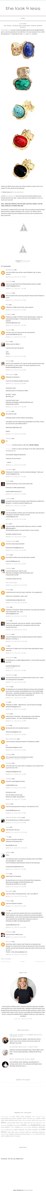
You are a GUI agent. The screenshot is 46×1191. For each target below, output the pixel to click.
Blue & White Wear (11, 739)
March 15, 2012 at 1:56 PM (16, 886)
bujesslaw (9, 510)
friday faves (19, 1123)
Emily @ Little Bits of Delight (14, 817)
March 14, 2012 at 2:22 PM (16, 734)
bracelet (29, 1118)
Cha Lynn (8, 634)
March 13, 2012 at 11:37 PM (16, 630)
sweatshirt (17, 1134)
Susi (7, 910)
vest (44, 1134)
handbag (10, 1125)
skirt (12, 1132)
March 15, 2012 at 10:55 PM (16, 896)
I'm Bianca (9, 314)
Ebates (13, 1116)
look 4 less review (26, 1127)
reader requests (18, 1129)
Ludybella (9, 779)
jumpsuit (12, 1127)
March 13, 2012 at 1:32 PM (16, 277)
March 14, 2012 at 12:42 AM (16, 641)
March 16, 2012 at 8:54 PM (16, 937)
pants (7, 1129)
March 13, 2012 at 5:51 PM (16, 465)
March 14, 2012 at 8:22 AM (16, 682)
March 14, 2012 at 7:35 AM (16, 670)
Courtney (8, 498)
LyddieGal (9, 568)
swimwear (24, 1134)
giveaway (26, 261)
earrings (9, 1123)
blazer (14, 1118)
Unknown (8, 438)
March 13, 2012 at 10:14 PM (16, 585)
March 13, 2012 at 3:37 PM (16, 337)
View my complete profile (23, 1018)
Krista (7, 874)
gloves (40, 1122)
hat (14, 1125)
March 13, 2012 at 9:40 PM (16, 564)
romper (29, 1129)
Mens (18, 1116)
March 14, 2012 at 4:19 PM (16, 750)
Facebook (15, 192)
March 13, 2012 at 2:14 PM (16, 300)
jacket (43, 1125)
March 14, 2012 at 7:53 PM (16, 799)
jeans (2, 1127)
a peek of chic (10, 668)
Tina (7, 837)
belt (11, 1118)
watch (2, 1136)
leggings (17, 1127)
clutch (33, 1120)
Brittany (8, 804)
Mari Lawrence (10, 374)
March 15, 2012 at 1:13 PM (16, 869)
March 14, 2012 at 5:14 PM (16, 774)
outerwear (41, 1127)
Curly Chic (9, 281)
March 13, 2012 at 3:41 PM (16, 356)
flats (13, 1123)
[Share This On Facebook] (12, 237)
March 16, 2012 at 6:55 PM (16, 927)
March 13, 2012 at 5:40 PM (16, 434)
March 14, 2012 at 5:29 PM (16, 788)
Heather (8, 901)
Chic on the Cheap (11, 582)
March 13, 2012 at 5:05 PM (16, 383)
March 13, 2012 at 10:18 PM (16, 602)
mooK (7, 725)
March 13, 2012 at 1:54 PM (16, 288)
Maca (7, 524)
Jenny (7, 621)
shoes (4, 1132)
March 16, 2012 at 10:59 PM (16, 954)
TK (6, 646)
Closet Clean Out (6, 1116)
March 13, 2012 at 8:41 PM (16, 519)
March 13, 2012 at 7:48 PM (16, 494)
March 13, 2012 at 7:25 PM (16, 476)
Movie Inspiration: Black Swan (22, 1059)
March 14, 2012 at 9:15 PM (16, 813)
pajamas (3, 1129)
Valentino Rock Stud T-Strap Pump (24, 1047)
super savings (4, 1134)
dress (3, 1122)
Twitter (22, 192)
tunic (34, 1134)
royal (24, 34)
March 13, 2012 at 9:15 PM (16, 536)
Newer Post (40, 961)
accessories (5, 1118)
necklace (34, 1127)
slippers (17, 1132)
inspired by (35, 1125)
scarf (39, 1129)
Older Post (5, 961)
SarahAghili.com (6, 30)
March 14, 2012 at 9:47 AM (16, 697)
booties (19, 1118)
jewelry (7, 1127)
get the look (34, 1123)
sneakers (22, 1132)
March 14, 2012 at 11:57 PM (16, 832)
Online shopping (26, 1116)
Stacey (8, 341)
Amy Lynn (9, 941)
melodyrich (9, 932)
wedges (7, 1136)
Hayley (8, 714)
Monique (8, 852)
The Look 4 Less (23, 8)
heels (23, 1125)
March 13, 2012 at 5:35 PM (16, 407)
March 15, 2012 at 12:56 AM (16, 848)
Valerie (8, 555)
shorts (9, 1132)
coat (36, 1120)
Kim (7, 702)
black (30, 34)
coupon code (41, 1120)
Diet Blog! (8, 754)
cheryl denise (10, 657)
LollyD (8, 607)
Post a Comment (6, 959)
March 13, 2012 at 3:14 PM (16, 325)
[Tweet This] (23, 237)
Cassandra (9, 469)
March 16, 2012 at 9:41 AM (16, 906)
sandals (34, 1129)
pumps (11, 1129)
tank (28, 1134)
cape (33, 1118)
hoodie (28, 1125)
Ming (7, 304)
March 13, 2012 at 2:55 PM (16, 310)
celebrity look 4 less (15, 1120)
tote (31, 1134)
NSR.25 (8, 686)
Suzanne (8, 330)
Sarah (7, 827)
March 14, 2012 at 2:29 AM (16, 653)
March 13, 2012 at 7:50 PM (16, 505)
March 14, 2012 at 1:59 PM (16, 709)
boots (24, 1118)
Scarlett (8, 481)
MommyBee (9, 891)
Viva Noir (8, 411)
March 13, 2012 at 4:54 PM (16, 370)
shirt (43, 1129)
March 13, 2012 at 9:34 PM (16, 550)
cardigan (38, 1118)
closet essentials (26, 1120)
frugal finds (27, 1123)
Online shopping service (38, 1116)
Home (23, 18)
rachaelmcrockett (11, 541)
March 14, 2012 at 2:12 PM (16, 721)
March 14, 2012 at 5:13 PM (16, 758)
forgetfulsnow (10, 270)
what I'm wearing (15, 1136)
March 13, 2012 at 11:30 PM (16, 616)
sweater (11, 1134)
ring (26, 1129)
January (8, 361)
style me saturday (31, 1132)
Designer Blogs (28, 1190)
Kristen (8, 589)
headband (18, 1125)
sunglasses (41, 1132)
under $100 (39, 1134)
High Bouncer (10, 675)
